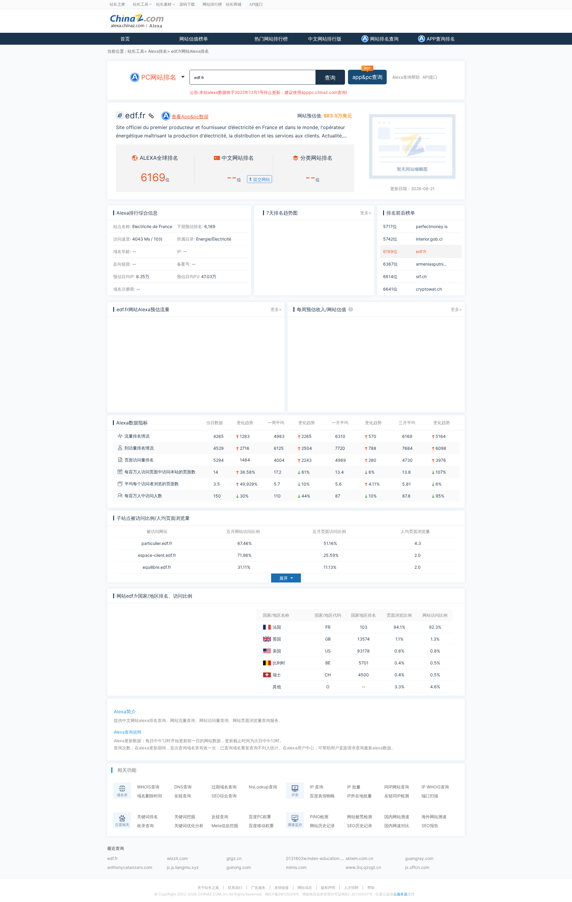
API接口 (429, 77)
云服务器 (400, 894)
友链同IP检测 (396, 795)
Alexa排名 (157, 51)
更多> (365, 212)
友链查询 (182, 795)
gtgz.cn (234, 858)
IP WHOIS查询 (435, 786)
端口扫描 (430, 795)
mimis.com (296, 867)
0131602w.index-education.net (316, 858)
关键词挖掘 (184, 816)
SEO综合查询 (224, 795)
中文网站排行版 (324, 39)
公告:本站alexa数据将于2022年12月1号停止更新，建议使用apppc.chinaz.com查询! (268, 92)
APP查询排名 (440, 39)
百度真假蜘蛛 (322, 795)
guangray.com (419, 858)
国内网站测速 (396, 816)
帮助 (370, 887)
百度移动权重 (261, 825)
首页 (125, 39)
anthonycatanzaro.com (129, 867)
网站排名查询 (384, 39)
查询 (330, 78)
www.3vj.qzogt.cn (363, 867)
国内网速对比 (396, 825)
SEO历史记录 (359, 825)
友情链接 (281, 887)
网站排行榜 (212, 4)
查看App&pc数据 (190, 117)
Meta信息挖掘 (225, 825)
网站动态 (305, 887)
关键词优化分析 (188, 825)
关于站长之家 (208, 887)
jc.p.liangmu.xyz (183, 867)
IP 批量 (353, 786)
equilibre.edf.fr (157, 567)
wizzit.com (177, 858)
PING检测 (319, 816)
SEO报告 (430, 825)
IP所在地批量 (359, 795)
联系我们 (235, 887)
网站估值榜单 (193, 39)
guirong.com (238, 867)
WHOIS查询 (148, 786)
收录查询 (145, 825)
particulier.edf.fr (157, 543)
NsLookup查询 (263, 786)
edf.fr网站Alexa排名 (190, 51)
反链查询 (220, 816)
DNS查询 (183, 786)
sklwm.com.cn (359, 858)
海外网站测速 (434, 816)
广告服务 (258, 887)
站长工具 (136, 51)
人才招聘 (351, 887)
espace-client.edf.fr (157, 555)
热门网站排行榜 (271, 39)
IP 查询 (316, 786)
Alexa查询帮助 (406, 77)
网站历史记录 (322, 825)
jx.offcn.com (417, 867)
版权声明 (328, 887)
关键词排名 (147, 816)
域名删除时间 (149, 795)
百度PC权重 (260, 816)
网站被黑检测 (359, 816)
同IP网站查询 (396, 786)
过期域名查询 (224, 786)
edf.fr (112, 858)
